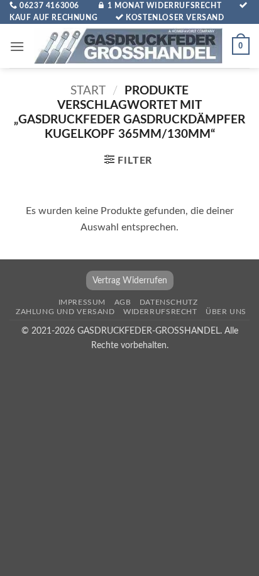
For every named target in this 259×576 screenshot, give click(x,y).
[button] (17, 46)
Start (88, 91)
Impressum (82, 302)
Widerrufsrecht (160, 311)
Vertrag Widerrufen (129, 280)
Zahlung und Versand (65, 311)
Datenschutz (169, 302)
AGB (122, 302)
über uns (226, 311)
